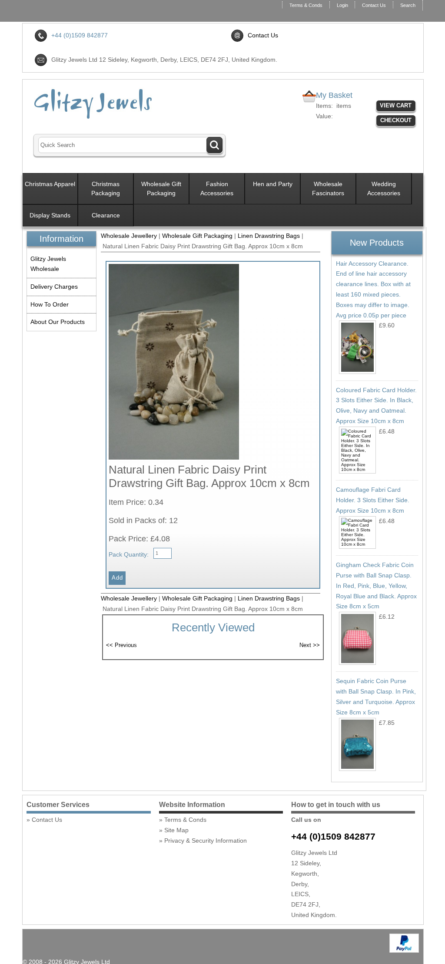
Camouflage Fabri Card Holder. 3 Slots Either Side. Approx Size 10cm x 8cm (372, 500)
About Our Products (57, 321)
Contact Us (374, 5)
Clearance (106, 215)
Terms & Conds (305, 5)
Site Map (176, 830)
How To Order (49, 304)
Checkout (396, 120)
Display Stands (50, 215)
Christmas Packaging (105, 188)
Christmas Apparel (50, 183)
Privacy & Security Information (205, 840)
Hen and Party (272, 183)
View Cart (396, 105)
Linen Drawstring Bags (269, 235)
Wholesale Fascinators (328, 188)
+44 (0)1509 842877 (333, 836)
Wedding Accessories (383, 188)
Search (407, 5)
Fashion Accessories (216, 188)
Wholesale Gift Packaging (161, 188)
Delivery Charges (54, 286)
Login (342, 5)
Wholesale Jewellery (129, 235)
